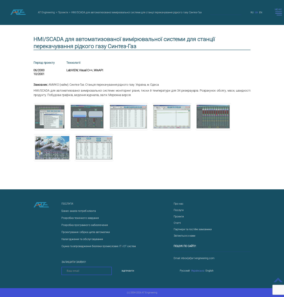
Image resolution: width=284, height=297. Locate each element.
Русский (185, 270)
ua (256, 12)
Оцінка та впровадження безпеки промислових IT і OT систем (98, 246)
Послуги (179, 210)
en (260, 12)
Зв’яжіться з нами (184, 235)
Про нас (178, 203)
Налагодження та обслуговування (82, 239)
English (209, 270)
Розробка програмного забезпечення (84, 225)
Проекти (179, 216)
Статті (177, 222)
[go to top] (278, 282)
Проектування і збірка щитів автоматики (85, 232)
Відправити (128, 271)
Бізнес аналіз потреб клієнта (78, 210)
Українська (197, 270)
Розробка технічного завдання (80, 218)
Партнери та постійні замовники (193, 229)
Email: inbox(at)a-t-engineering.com (194, 258)
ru (252, 12)
